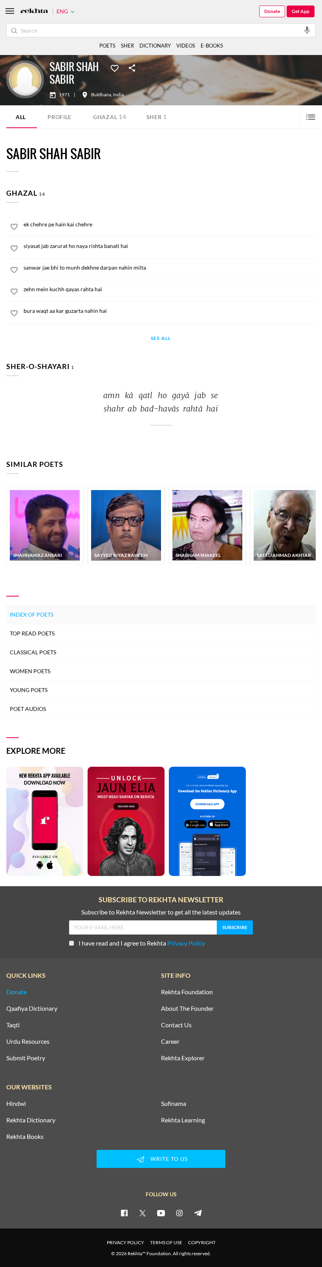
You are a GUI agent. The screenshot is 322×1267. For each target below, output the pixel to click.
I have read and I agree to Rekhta (142, 943)
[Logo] (34, 11)
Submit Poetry (25, 1058)
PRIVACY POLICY (125, 1242)
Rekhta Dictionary (30, 1120)
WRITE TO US (169, 1158)
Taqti (13, 1025)
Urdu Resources (27, 1041)
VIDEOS (185, 45)
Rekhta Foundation (187, 992)
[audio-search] (307, 30)
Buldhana (101, 94)
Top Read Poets (32, 633)
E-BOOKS (212, 45)
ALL (21, 117)
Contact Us (176, 1025)
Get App (300, 11)
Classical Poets (33, 652)
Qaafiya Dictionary (31, 1008)
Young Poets (29, 690)
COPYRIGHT (202, 1242)
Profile (59, 117)
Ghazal (109, 116)
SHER (127, 45)
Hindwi (16, 1103)
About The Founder (187, 1008)
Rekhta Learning (183, 1120)
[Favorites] (115, 68)
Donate (272, 11)
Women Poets (30, 671)
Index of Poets (31, 614)
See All (161, 338)
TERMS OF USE (166, 1242)
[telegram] (198, 1212)
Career (170, 1041)
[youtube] (161, 1212)
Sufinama (173, 1103)
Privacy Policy (186, 943)
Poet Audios (28, 708)
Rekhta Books (25, 1136)
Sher (156, 116)
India (118, 94)
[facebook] (124, 1212)
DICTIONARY (155, 45)
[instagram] (179, 1212)
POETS (107, 45)
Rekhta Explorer (183, 1058)
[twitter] (142, 1212)
